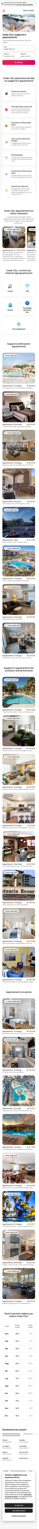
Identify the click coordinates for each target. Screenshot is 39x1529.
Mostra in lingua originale (24, 5)
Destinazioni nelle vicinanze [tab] (11, 1434)
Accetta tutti (18, 1505)
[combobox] (19, 49)
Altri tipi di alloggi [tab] (29, 1434)
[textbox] (10, 56)
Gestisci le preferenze (19, 1516)
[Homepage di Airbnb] (3, 10)
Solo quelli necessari (18, 1511)
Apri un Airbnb (28, 10)
